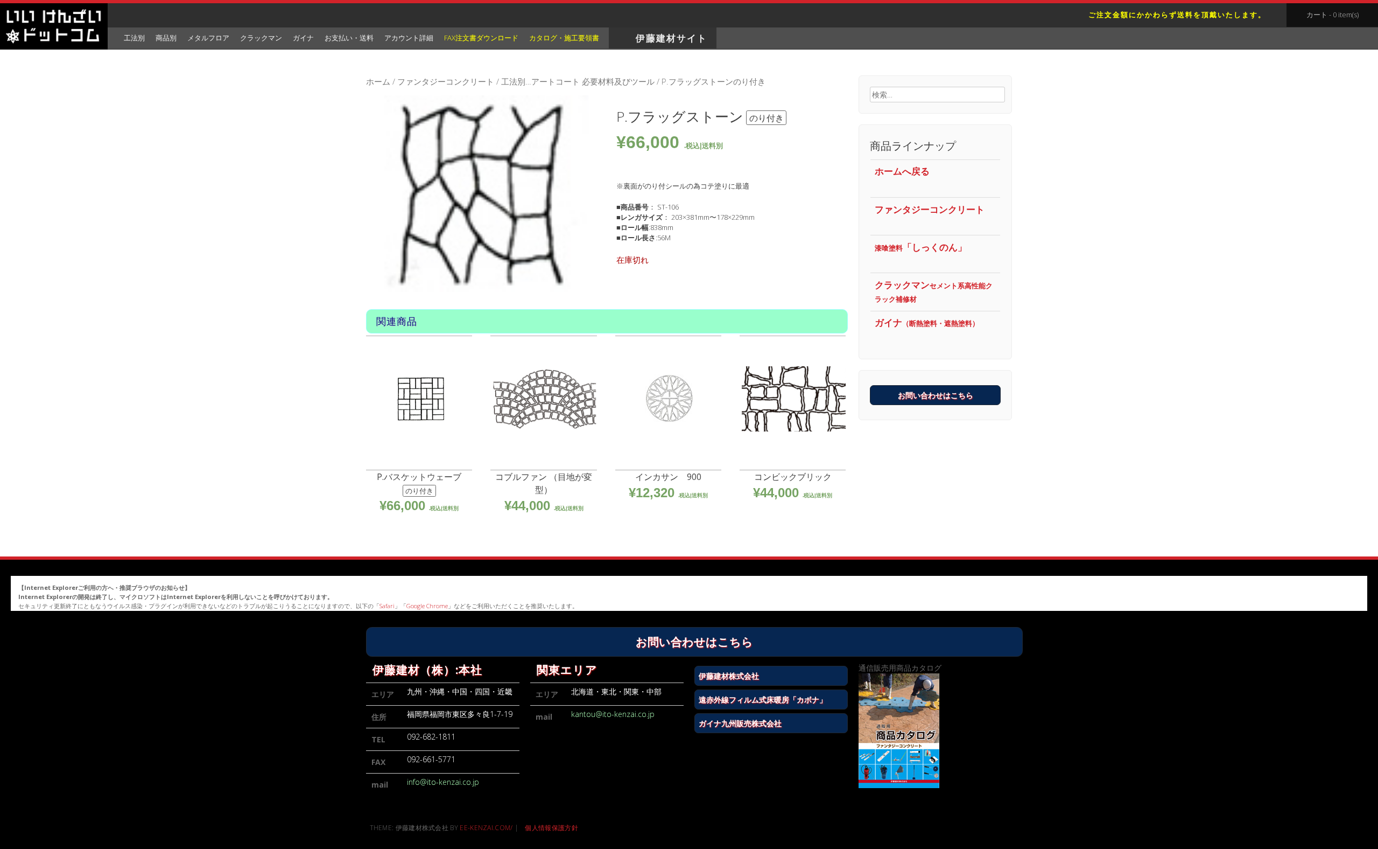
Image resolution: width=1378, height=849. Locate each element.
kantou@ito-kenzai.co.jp (613, 714)
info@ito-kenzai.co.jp (443, 782)
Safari (387, 606)
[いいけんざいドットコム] (54, 27)
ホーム (378, 81)
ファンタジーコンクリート (445, 81)
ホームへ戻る (902, 171)
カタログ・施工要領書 (564, 38)
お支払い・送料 (349, 38)
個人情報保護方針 (551, 827)
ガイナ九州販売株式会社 (740, 723)
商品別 (166, 38)
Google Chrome (427, 606)
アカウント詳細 (408, 38)
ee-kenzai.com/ (486, 827)
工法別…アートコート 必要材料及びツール (578, 81)
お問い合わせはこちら (935, 395)
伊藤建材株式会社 (729, 676)
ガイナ (927, 322)
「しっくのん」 (921, 247)
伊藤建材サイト (671, 38)
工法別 (134, 38)
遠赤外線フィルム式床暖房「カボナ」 (763, 699)
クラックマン (934, 291)
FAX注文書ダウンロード (481, 38)
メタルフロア (208, 38)
